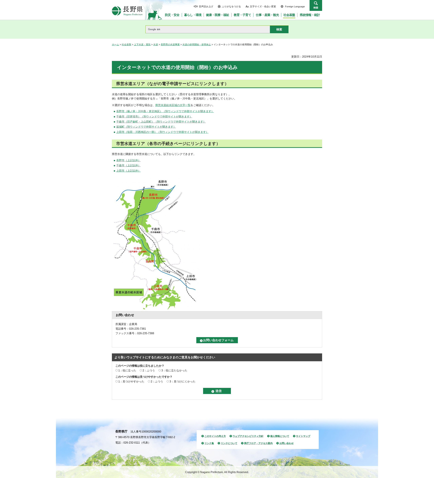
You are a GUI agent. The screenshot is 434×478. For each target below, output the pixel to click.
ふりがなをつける (231, 6)
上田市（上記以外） (128, 170)
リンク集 (209, 443)
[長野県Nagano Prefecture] (127, 11)
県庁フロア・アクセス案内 (258, 443)
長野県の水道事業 (170, 44)
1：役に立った (127, 370)
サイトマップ (303, 436)
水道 (155, 44)
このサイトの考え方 (215, 436)
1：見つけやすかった (131, 381)
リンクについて (229, 443)
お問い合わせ (286, 443)
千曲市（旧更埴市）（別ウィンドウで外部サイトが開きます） (154, 116)
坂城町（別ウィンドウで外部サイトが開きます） (146, 126)
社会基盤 (126, 44)
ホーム (115, 44)
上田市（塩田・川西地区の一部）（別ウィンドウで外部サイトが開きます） (162, 132)
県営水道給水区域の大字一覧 (173, 105)
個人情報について (279, 436)
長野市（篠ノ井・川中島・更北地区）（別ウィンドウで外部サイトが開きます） (165, 111)
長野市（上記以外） (128, 160)
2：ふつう (149, 370)
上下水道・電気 (142, 44)
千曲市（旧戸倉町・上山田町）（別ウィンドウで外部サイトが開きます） (161, 121)
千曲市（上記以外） (128, 165)
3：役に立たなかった (174, 370)
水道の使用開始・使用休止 (196, 44)
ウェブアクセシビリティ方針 (248, 436)
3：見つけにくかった (182, 381)
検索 (315, 7)
